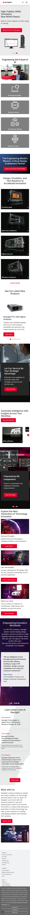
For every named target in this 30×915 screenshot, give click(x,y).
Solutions (4, 858)
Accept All (15, 907)
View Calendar (9, 613)
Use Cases (4, 856)
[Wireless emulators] (15, 258)
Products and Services (7, 854)
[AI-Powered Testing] (15, 117)
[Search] (23, 2)
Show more (15, 283)
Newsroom (4, 882)
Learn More (9, 334)
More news (15, 780)
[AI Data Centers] (15, 100)
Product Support (5, 870)
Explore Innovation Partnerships (15, 169)
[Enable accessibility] (3, 912)
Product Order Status (6, 874)
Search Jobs (7, 821)
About (3, 880)
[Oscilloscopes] (15, 188)
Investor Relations (6, 884)
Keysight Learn (5, 860)
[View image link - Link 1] (15, 307)
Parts (3, 876)
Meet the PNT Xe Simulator (11, 30)
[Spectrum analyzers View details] (15, 212)
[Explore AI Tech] (15, 134)
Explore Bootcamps (9, 580)
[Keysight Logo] (8, 2)
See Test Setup (10, 495)
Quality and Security (6, 886)
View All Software (8, 420)
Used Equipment (5, 862)
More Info (14, 912)
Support (4, 868)
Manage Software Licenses (8, 872)
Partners (4, 864)
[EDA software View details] (12, 426)
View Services (10, 389)
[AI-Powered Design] (15, 83)
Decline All (15, 910)
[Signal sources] (15, 235)
